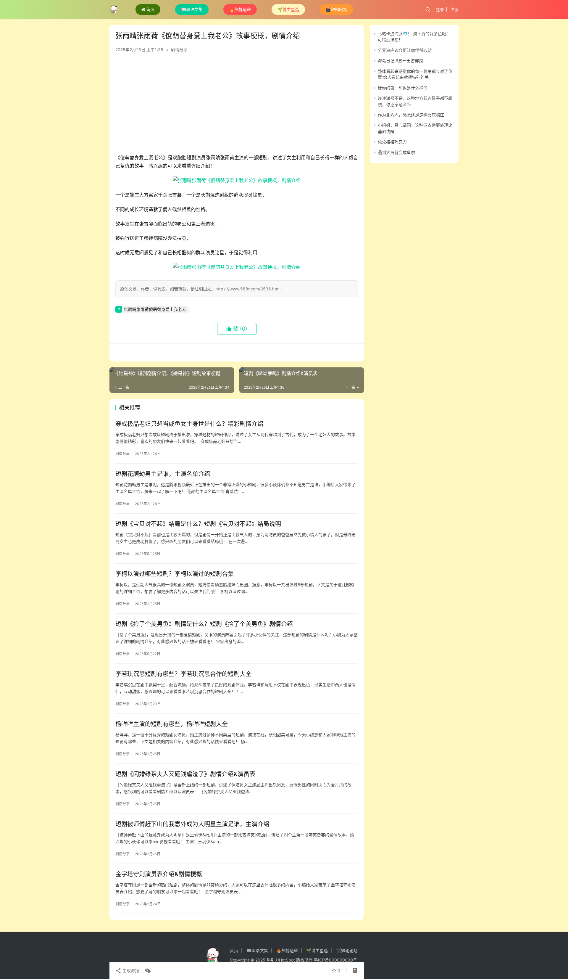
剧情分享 (179, 49)
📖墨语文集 (192, 9)
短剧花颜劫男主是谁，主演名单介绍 (162, 474)
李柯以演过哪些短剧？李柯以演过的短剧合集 (174, 574)
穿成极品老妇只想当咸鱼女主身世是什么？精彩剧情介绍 (189, 423)
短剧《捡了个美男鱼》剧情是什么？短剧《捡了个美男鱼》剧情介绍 (204, 624)
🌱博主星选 (288, 9)
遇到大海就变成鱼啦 (396, 152)
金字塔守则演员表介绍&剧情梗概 (158, 874)
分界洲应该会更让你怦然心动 (405, 50)
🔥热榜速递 (240, 9)
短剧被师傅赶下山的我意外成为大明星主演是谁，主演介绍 (192, 824)
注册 (454, 9)
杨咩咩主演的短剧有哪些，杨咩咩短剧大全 (171, 724)
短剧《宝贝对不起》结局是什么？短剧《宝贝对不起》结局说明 (198, 524)
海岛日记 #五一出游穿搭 (400, 60)
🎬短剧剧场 (336, 9)
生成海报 (130, 970)
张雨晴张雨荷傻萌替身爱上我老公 (155, 309)
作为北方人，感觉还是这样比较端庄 (411, 114)
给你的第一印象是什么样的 (402, 87)
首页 (150, 9)
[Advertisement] (236, 106)
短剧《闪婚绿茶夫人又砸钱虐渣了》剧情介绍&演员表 (185, 774)
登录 (440, 9)
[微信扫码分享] (147, 970)
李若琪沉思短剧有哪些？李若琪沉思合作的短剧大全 (183, 674)
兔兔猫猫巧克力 (392, 141)
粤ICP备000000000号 (335, 959)
